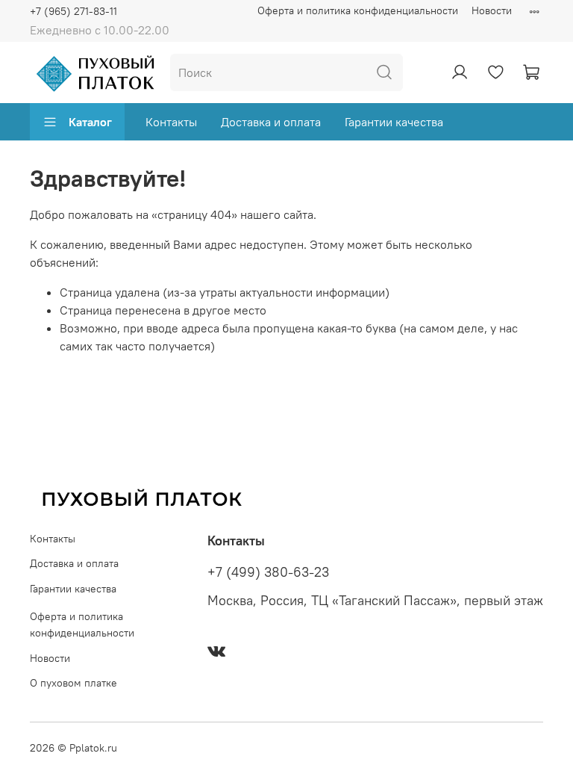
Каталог (90, 121)
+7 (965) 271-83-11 (73, 11)
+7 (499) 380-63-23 (268, 572)
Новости (492, 10)
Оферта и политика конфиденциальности (357, 10)
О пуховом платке (73, 683)
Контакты (171, 121)
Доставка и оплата (271, 121)
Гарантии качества (394, 121)
